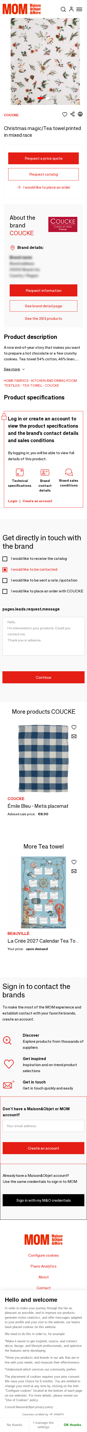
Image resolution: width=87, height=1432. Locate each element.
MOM (21, 8)
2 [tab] (48, 98)
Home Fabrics (16, 380)
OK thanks (72, 1425)
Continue (43, 677)
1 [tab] (40, 98)
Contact (43, 1288)
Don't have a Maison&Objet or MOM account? (36, 1112)
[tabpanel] (43, 61)
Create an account (37, 501)
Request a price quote (44, 158)
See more (12, 369)
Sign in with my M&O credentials (43, 1200)
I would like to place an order (46, 187)
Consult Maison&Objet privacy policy (29, 1407)
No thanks (14, 1425)
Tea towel (32, 385)
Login (12, 501)
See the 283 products (43, 318)
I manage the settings (43, 1425)
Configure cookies (43, 1255)
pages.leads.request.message (31, 609)
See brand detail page (43, 306)
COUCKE (52, 385)
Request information (43, 290)
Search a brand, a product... (63, 8)
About (43, 1277)
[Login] (71, 9)
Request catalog (43, 174)
